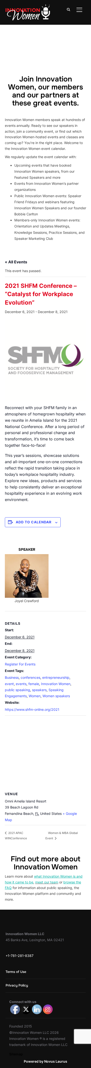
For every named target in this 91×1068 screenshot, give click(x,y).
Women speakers (56, 696)
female (33, 684)
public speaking (17, 690)
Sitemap (16, 1054)
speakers (39, 690)
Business (12, 677)
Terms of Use (16, 972)
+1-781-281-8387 (19, 956)
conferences (30, 677)
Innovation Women (55, 684)
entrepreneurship (55, 677)
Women (35, 696)
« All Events (16, 261)
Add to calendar (33, 522)
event (9, 684)
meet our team (46, 882)
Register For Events (20, 664)
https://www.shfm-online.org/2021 (32, 709)
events (21, 684)
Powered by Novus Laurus (45, 1061)
